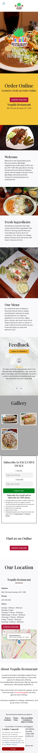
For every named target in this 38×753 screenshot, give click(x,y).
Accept (13, 749)
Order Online (19, 99)
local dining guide (21, 692)
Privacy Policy (19, 514)
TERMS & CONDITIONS (11, 743)
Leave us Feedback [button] (19, 351)
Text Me (19, 471)
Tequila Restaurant (26, 746)
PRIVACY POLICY (11, 745)
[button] (19, 642)
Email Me (19, 480)
